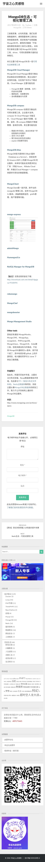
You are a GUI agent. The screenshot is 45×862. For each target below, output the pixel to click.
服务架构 (8, 627)
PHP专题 (8, 603)
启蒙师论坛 (8, 740)
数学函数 (7, 687)
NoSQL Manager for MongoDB (20, 267)
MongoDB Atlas (14, 150)
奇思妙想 (8, 658)
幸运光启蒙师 (9, 745)
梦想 (7, 691)
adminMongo (13, 248)
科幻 (35, 690)
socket (34, 678)
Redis (7, 623)
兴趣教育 (8, 648)
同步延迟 (24, 681)
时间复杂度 (34, 687)
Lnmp (7, 600)
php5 (17, 678)
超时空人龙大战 (29, 695)
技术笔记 (7, 594)
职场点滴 (8, 645)
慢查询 (29, 684)
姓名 (22, 465)
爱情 (11, 691)
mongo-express (14, 215)
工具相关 (8, 637)
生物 (23, 691)
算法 (10, 695)
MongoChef (12, 303)
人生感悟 (8, 652)
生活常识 (8, 662)
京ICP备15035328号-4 (32, 858)
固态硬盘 (29, 681)
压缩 (17, 681)
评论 (22, 447)
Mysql (7, 617)
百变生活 (7, 642)
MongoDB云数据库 (22, 387)
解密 (18, 695)
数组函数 (26, 687)
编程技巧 (14, 695)
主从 (37, 678)
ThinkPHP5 (9, 607)
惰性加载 (24, 684)
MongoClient (13, 184)
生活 (19, 691)
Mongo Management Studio (19, 322)
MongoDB (17, 28)
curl (5, 678)
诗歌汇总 (8, 655)
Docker (8, 596)
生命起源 (15, 691)
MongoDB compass (15, 106)
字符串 (37, 681)
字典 (33, 681)
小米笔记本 (12, 684)
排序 (33, 684)
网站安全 (8, 633)
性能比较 (18, 684)
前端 (7, 613)
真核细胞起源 (28, 691)
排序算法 (37, 684)
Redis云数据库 (19, 384)
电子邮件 (22, 475)
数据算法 (8, 630)
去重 (20, 681)
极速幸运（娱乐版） (12, 751)
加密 (14, 681)
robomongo (12, 294)
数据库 (19, 687)
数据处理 (13, 687)
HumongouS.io (13, 258)
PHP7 (22, 678)
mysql (11, 678)
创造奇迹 (9, 681)
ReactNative (10, 610)
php (14, 678)
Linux (7, 678)
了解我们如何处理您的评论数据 (20, 508)
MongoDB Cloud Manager (18, 70)
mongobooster (13, 313)
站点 (22, 486)
